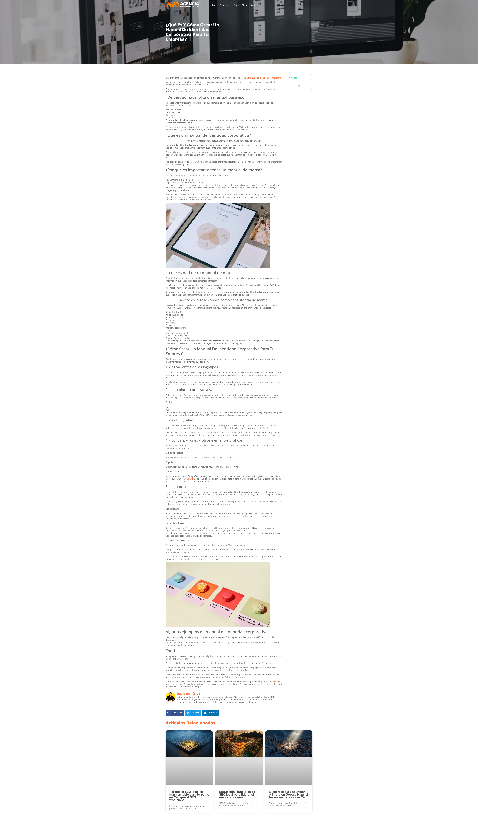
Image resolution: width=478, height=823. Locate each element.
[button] (225, 5)
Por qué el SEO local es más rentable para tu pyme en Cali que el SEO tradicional (189, 796)
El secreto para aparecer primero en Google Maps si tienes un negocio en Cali (288, 794)
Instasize (190, 478)
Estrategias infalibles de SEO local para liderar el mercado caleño (237, 794)
